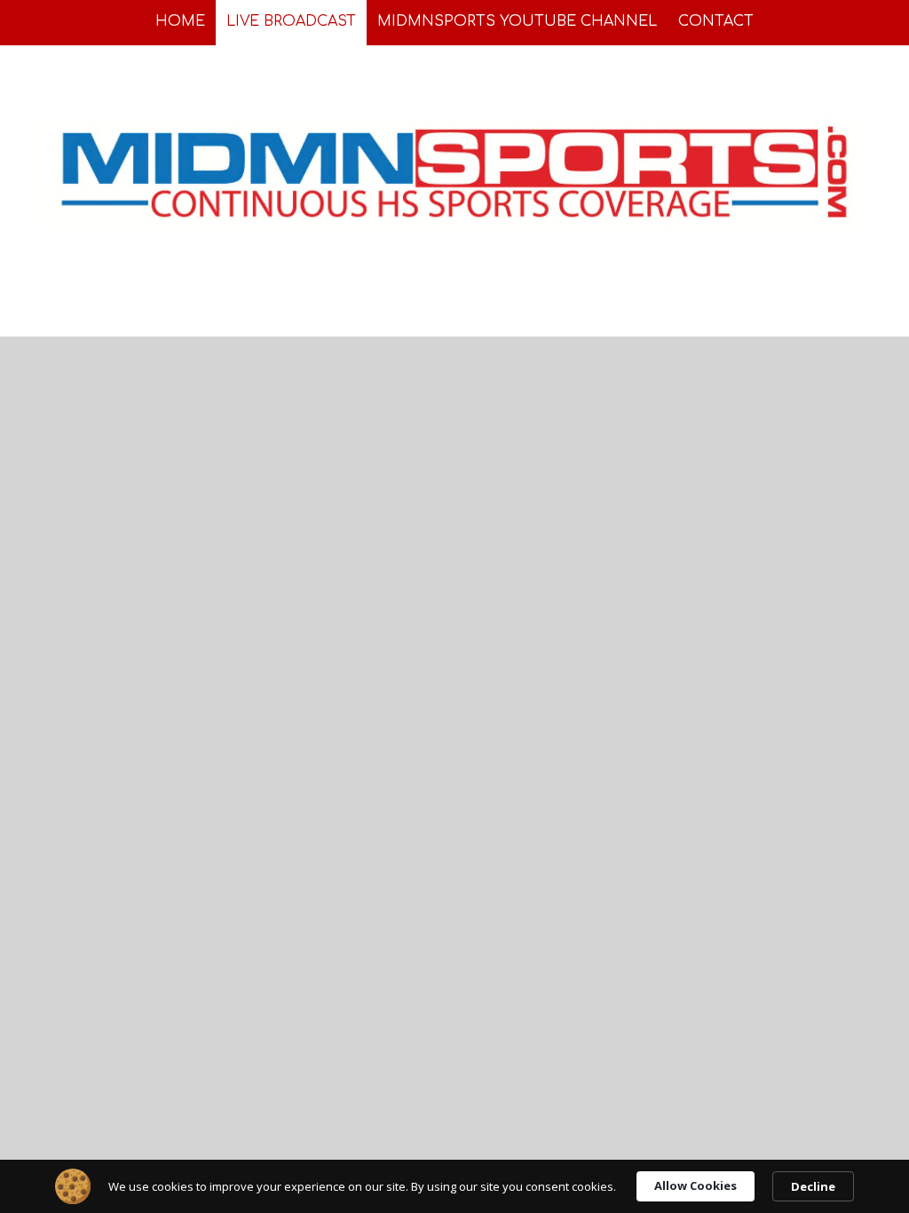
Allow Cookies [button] (695, 1185)
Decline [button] (813, 1186)
